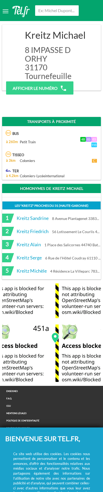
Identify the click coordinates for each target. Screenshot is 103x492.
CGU (8, 406)
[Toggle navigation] (5, 11)
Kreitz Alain (29, 244)
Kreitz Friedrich (33, 231)
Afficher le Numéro (35, 88)
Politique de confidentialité (22, 421)
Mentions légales (16, 413)
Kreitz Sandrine (33, 218)
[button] (55, 338)
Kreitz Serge (29, 257)
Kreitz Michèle (32, 271)
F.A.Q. (9, 398)
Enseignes (12, 391)
